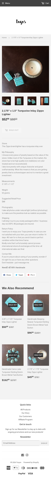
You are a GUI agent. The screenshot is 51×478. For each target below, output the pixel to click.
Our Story (25, 413)
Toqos (18, 462)
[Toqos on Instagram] (27, 455)
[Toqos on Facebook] (22, 455)
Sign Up (44, 443)
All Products (25, 410)
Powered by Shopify (31, 462)
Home (4, 38)
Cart (47, 3)
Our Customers (25, 416)
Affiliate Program (25, 420)
